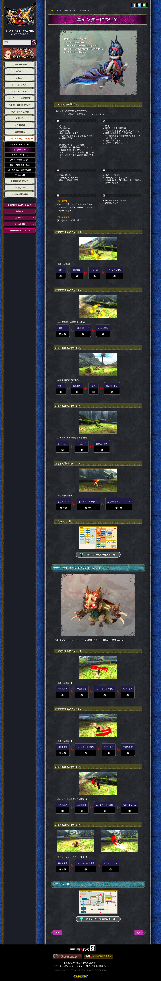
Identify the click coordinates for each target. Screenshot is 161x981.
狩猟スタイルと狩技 (20, 112)
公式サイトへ (19, 218)
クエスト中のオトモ (20, 155)
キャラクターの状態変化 (20, 98)
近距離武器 (20, 125)
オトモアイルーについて (20, 145)
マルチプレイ (20, 188)
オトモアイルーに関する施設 (19, 170)
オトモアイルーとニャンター (20, 138)
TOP (51, 10)
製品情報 (19, 211)
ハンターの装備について (20, 105)
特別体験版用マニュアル (20, 230)
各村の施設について (20, 181)
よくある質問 (19, 224)
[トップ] (19, 14)
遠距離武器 (20, 132)
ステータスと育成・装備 (20, 165)
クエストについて (20, 85)
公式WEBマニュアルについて (20, 205)
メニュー (20, 78)
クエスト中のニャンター (20, 160)
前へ (58, 933)
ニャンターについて (20, 150)
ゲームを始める (20, 64)
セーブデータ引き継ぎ (19, 53)
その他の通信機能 (20, 194)
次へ (139, 933)
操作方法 (20, 71)
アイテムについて (20, 91)
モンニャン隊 (19, 175)
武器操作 (20, 118)
